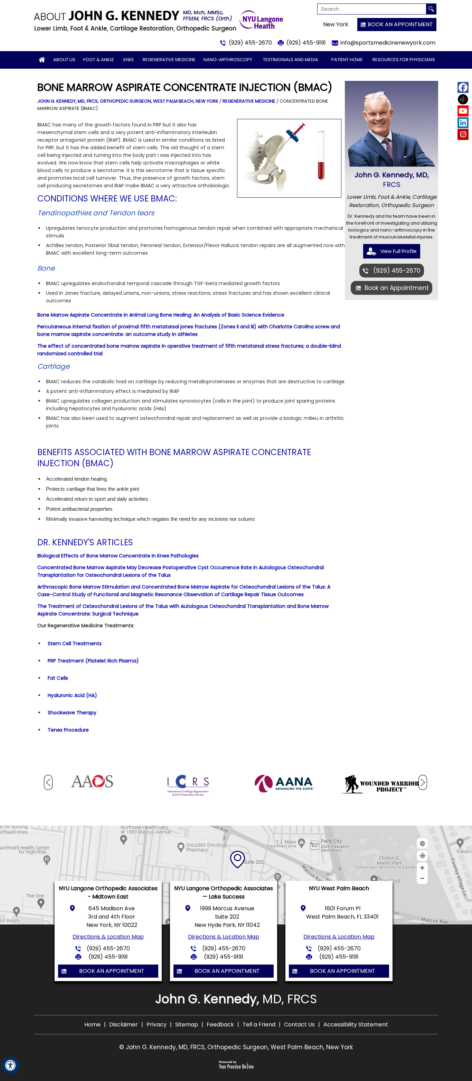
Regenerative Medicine (169, 59)
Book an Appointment (400, 24)
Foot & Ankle (98, 59)
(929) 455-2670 (250, 43)
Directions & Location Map (108, 937)
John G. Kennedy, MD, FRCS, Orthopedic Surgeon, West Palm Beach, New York (127, 101)
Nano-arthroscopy (228, 59)
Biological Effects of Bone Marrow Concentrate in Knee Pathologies (118, 555)
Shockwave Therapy (72, 712)
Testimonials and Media (290, 59)
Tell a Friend (259, 1024)
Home (92, 1024)
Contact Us (299, 1024)
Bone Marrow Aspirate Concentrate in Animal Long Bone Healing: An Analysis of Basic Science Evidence (160, 314)
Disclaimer (123, 1024)
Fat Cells (58, 678)
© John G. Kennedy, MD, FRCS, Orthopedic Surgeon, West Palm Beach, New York (236, 1047)
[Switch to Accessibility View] (10, 1065)
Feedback (220, 1024)
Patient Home (347, 59)
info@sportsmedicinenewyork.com (387, 43)
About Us (64, 59)
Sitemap (186, 1024)
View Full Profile (398, 251)
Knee (128, 59)
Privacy (157, 1024)
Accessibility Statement (355, 1024)
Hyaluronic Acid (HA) (72, 695)
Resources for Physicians (403, 59)
